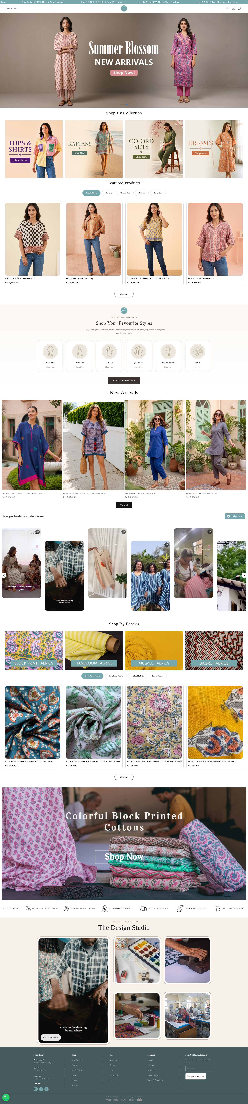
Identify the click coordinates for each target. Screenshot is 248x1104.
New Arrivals (77, 1060)
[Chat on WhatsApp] (6, 1097)
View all (124, 505)
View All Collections (124, 380)
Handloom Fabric (116, 676)
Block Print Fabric (92, 676)
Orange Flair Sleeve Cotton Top (80, 278)
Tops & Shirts (91, 193)
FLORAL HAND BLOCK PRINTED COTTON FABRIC (28, 762)
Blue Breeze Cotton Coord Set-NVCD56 (140, 493)
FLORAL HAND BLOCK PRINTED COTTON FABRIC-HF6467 (93, 762)
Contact (113, 1065)
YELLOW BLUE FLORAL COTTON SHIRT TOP (148, 278)
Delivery (151, 1070)
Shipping (151, 1060)
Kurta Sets (158, 193)
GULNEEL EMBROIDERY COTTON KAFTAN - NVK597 (24, 493)
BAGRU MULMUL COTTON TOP (20, 278)
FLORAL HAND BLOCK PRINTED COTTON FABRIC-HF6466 (154, 762)
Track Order (115, 1075)
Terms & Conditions (156, 1080)
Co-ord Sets (125, 193)
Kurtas (74, 1075)
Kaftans (109, 193)
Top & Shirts (77, 1070)
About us (113, 1060)
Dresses (142, 193)
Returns (151, 1065)
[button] (228, 8)
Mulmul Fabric (138, 676)
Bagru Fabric (157, 676)
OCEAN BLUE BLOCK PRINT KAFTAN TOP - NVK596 (84, 493)
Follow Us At (237, 516)
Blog (111, 1070)
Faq (111, 1080)
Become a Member (195, 1076)
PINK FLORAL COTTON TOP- (201, 278)
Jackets (74, 1080)
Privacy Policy (153, 1075)
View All (124, 294)
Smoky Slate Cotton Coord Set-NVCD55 (201, 493)
